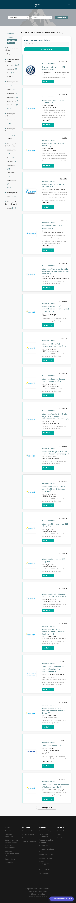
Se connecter (27, 838)
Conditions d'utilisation (9, 835)
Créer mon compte (29, 841)
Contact (8, 831)
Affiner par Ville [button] (12, 82)
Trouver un (45, 831)
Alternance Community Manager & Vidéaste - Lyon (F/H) (55, 786)
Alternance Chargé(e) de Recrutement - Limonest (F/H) (54, 345)
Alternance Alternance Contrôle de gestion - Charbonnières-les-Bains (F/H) (55, 271)
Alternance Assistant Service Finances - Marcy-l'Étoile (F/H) (54, 595)
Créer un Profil (44, 869)
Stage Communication (38, 891)
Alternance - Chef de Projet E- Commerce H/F (54, 101)
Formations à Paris (46, 858)
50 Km (9, 54)
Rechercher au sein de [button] (11, 49)
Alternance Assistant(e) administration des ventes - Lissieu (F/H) (53, 710)
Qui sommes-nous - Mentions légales (12, 841)
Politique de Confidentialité (10, 847)
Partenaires (9, 862)
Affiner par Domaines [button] (10, 130)
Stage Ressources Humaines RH (38, 888)
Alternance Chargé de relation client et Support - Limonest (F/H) (55, 452)
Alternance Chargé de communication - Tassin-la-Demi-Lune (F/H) (53, 631)
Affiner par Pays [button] (12, 193)
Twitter (59, 834)
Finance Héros (10, 859)
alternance (11, 40)
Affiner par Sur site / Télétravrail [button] (11, 203)
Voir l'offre (48, 81)
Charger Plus (47, 808)
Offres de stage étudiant (38, 897)
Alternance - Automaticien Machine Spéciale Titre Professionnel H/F (53, 669)
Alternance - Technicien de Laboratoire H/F (53, 185)
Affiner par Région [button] (10, 115)
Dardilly (10, 43)
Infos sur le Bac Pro (46, 855)
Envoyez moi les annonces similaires (37, 40)
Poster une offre (28, 831)
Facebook (60, 831)
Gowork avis (43, 846)
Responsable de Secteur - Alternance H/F (52, 227)
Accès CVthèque (28, 834)
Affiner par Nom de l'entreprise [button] (12, 145)
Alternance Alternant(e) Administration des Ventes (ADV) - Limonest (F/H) (55, 308)
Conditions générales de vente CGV (12, 853)
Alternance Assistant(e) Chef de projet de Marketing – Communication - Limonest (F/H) (55, 416)
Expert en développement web (45, 864)
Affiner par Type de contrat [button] (12, 60)
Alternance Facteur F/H (51, 746)
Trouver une (43, 835)
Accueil (7, 827)
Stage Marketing (38, 894)
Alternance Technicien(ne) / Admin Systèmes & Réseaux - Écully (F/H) (54, 488)
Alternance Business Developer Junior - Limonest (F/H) (54, 380)
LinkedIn (60, 838)
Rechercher (61, 18)
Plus (8, 109)
